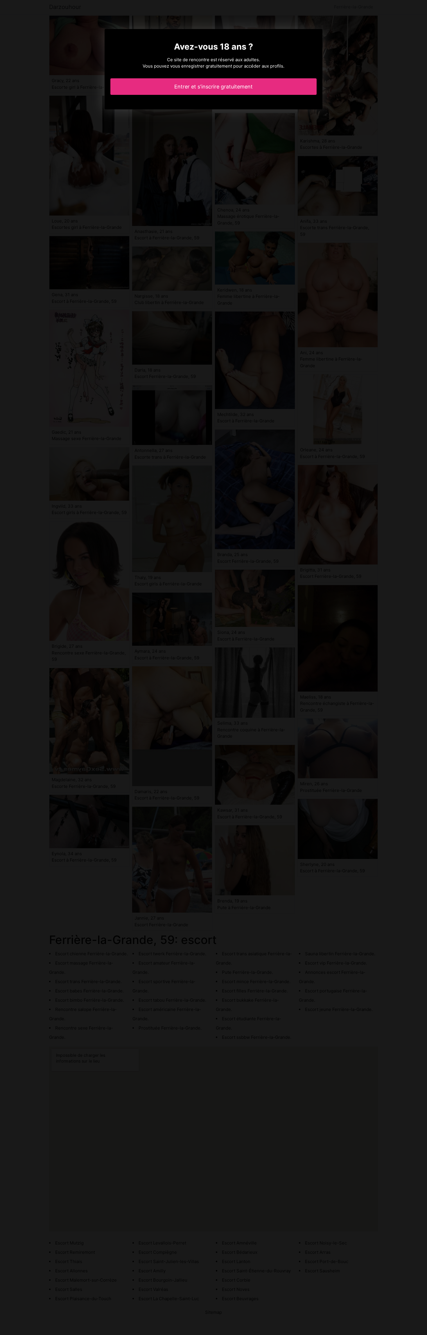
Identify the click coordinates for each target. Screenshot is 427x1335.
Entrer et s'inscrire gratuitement (213, 87)
